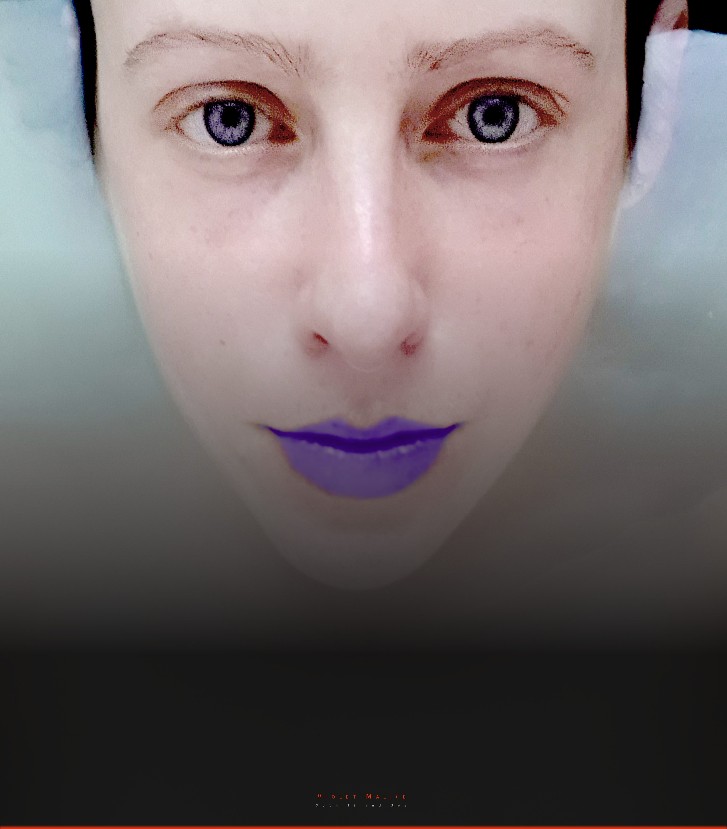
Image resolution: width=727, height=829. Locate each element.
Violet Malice (363, 796)
